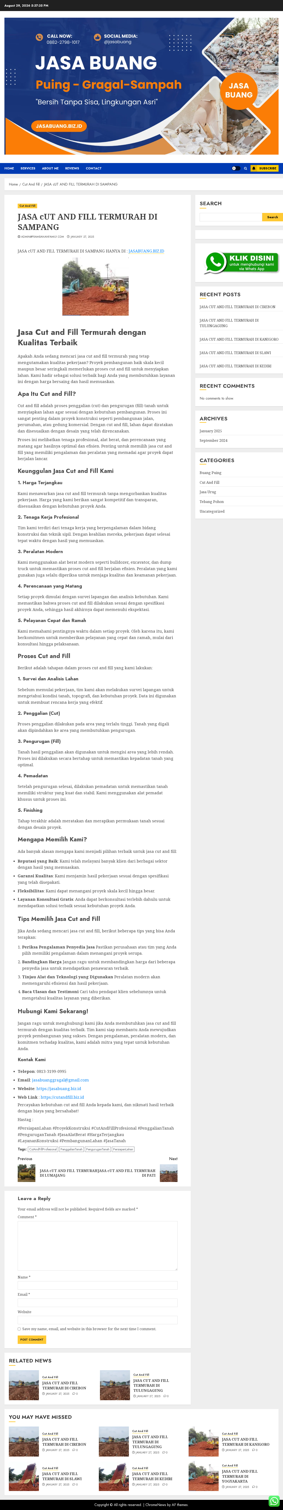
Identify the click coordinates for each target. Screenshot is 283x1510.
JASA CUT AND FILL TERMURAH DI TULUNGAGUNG (151, 1385)
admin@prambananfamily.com (42, 237)
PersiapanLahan (123, 1149)
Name (24, 1277)
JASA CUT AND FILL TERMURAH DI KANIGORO (239, 339)
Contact (94, 168)
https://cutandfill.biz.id (62, 1097)
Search (211, 203)
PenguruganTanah (97, 1149)
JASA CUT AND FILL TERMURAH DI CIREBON (64, 1385)
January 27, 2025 (82, 237)
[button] (245, 168)
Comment (27, 1216)
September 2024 (213, 440)
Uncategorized (212, 511)
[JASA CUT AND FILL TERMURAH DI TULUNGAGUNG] (115, 1385)
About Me (50, 168)
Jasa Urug (208, 492)
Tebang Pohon (212, 501)
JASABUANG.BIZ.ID (146, 251)
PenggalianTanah (71, 1149)
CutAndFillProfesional (43, 1149)
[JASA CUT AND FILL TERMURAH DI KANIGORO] (204, 1442)
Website (24, 1311)
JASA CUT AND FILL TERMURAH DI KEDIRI (236, 366)
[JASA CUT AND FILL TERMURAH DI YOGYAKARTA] (204, 1476)
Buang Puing (211, 472)
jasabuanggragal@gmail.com (60, 1080)
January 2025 (211, 431)
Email (24, 1294)
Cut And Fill (27, 206)
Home (9, 168)
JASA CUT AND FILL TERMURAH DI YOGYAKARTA (240, 1476)
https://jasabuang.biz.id (58, 1088)
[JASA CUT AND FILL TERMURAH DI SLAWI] (24, 1476)
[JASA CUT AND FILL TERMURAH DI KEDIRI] (114, 1476)
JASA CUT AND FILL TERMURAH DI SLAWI (235, 352)
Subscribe (267, 168)
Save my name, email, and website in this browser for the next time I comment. (89, 1328)
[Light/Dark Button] (236, 168)
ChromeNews (155, 1504)
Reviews (72, 168)
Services (28, 168)
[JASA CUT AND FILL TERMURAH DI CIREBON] (24, 1385)
